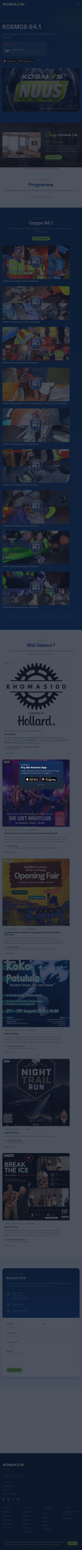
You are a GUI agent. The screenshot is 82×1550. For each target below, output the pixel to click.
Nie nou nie (41, 785)
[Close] (60, 763)
